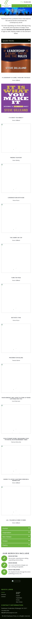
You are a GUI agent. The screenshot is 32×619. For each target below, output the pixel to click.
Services (3, 594)
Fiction (18, 600)
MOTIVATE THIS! (16, 317)
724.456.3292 (27, 2)
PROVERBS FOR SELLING (16, 357)
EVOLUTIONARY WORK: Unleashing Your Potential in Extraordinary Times (16, 439)
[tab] (16, 41)
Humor (18, 595)
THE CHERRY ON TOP (16, 237)
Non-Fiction (19, 602)
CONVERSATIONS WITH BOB (16, 197)
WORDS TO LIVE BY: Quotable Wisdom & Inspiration (16, 479)
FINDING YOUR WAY (16, 157)
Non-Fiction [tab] (6, 537)
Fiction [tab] (5, 541)
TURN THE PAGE (16, 277)
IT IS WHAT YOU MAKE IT (16, 117)
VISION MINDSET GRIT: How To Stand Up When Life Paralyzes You (16, 398)
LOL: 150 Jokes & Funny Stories (16, 520)
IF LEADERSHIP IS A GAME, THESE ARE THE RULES (16, 77)
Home (3, 592)
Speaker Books (18, 592)
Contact (3, 596)
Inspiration (19, 598)
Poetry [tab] (5, 545)
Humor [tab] (5, 528)
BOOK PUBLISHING (14, 569)
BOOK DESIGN (12, 563)
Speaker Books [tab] (8, 41)
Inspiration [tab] (6, 532)
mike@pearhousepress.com (9, 612)
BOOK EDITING (12, 556)
